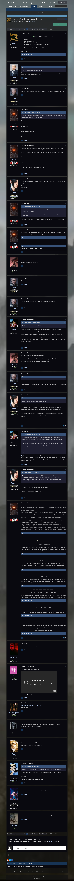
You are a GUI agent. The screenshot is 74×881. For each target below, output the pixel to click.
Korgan (14, 77)
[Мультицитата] (22, 59)
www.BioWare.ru (12, 6)
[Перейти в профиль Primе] (14, 115)
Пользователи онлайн (41, 9)
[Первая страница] (8, 29)
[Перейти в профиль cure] (14, 769)
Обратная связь (47, 876)
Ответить (60, 24)
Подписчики (60, 19)
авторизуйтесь (52, 841)
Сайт (34, 6)
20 (37, 29)
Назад (11, 29)
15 (24, 29)
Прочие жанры (31, 21)
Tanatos (13, 192)
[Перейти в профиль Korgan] (14, 70)
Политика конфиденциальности (34, 876)
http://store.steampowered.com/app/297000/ (31, 705)
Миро (14, 329)
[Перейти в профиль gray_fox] (13, 725)
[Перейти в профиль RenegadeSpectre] (14, 707)
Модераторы (30, 9)
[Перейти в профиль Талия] (14, 746)
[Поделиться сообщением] (65, 33)
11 (14, 29)
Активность (42, 6)
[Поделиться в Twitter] (10, 860)
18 (32, 29)
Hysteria (14, 802)
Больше (50, 6)
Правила (23, 9)
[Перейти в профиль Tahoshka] (14, 818)
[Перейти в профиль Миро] (14, 323)
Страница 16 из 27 (52, 29)
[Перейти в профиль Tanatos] (14, 185)
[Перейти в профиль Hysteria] (14, 794)
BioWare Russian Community (19, 2)
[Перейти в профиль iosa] (13, 670)
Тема (23, 876)
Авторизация (53, 19)
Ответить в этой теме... (21, 848)
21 (39, 29)
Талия (14, 754)
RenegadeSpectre (14, 713)
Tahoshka (14, 825)
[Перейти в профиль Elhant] (14, 92)
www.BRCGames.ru (24, 6)
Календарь (15, 9)
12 (16, 29)
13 (19, 29)
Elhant (14, 98)
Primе (14, 123)
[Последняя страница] (46, 29)
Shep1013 (14, 269)
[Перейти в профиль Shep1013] (14, 262)
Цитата (25, 58)
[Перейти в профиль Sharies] (9, 20)
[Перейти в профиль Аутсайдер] (14, 649)
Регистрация (62, 2)
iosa (14, 675)
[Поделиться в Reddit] (8, 860)
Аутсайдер (13, 657)
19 (34, 29)
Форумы (9, 9)
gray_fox (14, 731)
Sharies (16, 21)
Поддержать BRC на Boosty (37, 16)
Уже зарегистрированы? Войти (49, 2)
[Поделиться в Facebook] (12, 860)
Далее (43, 29)
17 (29, 29)
